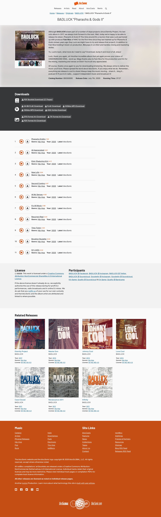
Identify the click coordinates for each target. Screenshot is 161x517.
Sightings (119, 436)
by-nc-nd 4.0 (60, 362)
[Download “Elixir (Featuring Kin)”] (27, 163)
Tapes (84, 445)
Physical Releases (22, 439)
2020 (54, 142)
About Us (86, 448)
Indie (50, 433)
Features (85, 436)
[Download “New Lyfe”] (27, 175)
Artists (17, 436)
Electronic (52, 442)
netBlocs (51, 448)
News (84, 439)
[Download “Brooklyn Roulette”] (27, 241)
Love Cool (120, 351)
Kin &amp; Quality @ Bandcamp (111, 280)
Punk (50, 439)
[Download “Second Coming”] (27, 186)
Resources (119, 442)
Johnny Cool (87, 351)
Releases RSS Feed (123, 451)
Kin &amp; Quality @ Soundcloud (82, 280)
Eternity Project (21, 351)
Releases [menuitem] (57, 8)
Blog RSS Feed (121, 448)
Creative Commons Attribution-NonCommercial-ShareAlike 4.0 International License (39, 276)
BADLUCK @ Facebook (78, 273)
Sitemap (118, 445)
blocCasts (86, 433)
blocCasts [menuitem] (91, 8)
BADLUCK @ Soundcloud (79, 276)
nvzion (24, 483)
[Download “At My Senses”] (27, 197)
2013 (54, 358)
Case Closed (20, 400)
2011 (20, 406)
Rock (17, 448)
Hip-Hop (18, 442)
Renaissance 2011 (56, 400)
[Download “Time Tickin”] (27, 230)
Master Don (53, 351)
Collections (87, 442)
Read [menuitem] (74, 8)
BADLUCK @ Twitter (117, 273)
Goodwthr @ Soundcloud (121, 276)
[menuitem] (106, 8)
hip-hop (41, 142)
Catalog (18, 433)
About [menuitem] (81, 8)
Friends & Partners (122, 439)
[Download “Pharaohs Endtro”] (27, 141)
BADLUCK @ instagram (98, 273)
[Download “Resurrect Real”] (27, 219)
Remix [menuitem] (100, 8)
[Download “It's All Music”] (27, 208)
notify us (32, 291)
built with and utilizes (86, 483)
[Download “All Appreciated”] (27, 152)
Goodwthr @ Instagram (100, 276)
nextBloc (118, 433)
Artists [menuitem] (66, 8)
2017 (20, 358)
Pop (16, 445)
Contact (85, 451)
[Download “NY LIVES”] (27, 252)
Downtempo (53, 436)
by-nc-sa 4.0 (26, 362)
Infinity (85, 400)
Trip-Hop (51, 445)
